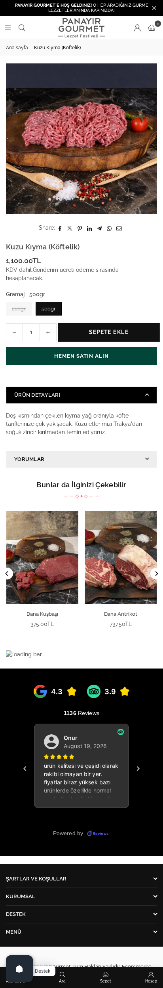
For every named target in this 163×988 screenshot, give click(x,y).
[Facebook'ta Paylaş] (60, 228)
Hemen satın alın (81, 356)
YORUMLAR (29, 459)
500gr (49, 309)
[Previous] (7, 573)
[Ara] (22, 27)
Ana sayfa (17, 47)
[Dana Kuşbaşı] (42, 557)
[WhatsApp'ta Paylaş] (109, 228)
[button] (151, 27)
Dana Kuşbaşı (42, 614)
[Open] (19, 968)
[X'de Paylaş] (70, 228)
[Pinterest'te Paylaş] (80, 228)
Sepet (105, 981)
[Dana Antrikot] (121, 557)
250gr (19, 309)
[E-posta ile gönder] (119, 228)
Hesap (151, 981)
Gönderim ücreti (53, 270)
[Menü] (7, 27)
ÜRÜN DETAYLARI (37, 395)
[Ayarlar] (137, 27)
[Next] (156, 573)
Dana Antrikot (120, 614)
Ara (62, 981)
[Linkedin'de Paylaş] (90, 228)
